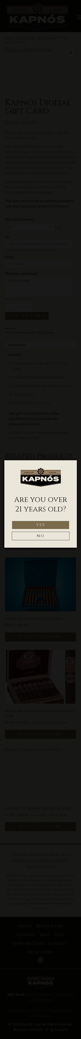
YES (40, 525)
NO (41, 536)
